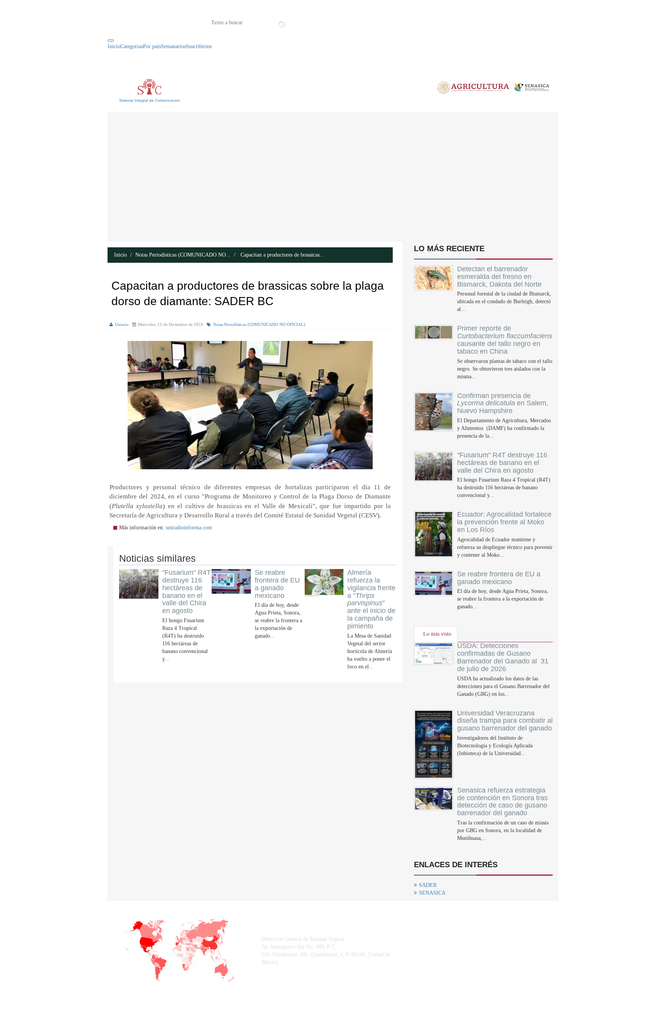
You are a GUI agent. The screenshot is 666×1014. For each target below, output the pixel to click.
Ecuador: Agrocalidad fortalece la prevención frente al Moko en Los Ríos (504, 522)
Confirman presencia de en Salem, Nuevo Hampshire (502, 403)
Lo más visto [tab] (437, 634)
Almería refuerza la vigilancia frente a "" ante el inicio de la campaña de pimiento (371, 599)
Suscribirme (199, 46)
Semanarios (173, 46)
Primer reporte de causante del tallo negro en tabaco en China (504, 339)
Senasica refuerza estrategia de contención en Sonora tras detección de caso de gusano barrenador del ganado (502, 801)
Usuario (122, 324)
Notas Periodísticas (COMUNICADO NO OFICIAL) (259, 324)
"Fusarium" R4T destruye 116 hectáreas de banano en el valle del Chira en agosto (186, 591)
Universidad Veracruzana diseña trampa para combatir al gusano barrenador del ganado (505, 720)
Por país (152, 46)
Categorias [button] (131, 46)
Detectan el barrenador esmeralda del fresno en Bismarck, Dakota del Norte (499, 276)
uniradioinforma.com (189, 528)
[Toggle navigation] (111, 40)
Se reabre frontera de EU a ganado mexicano (277, 584)
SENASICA (432, 893)
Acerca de (330, 22)
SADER (428, 885)
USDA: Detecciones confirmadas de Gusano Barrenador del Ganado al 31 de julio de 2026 (502, 657)
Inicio (299, 22)
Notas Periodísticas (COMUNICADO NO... (182, 255)
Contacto (367, 22)
